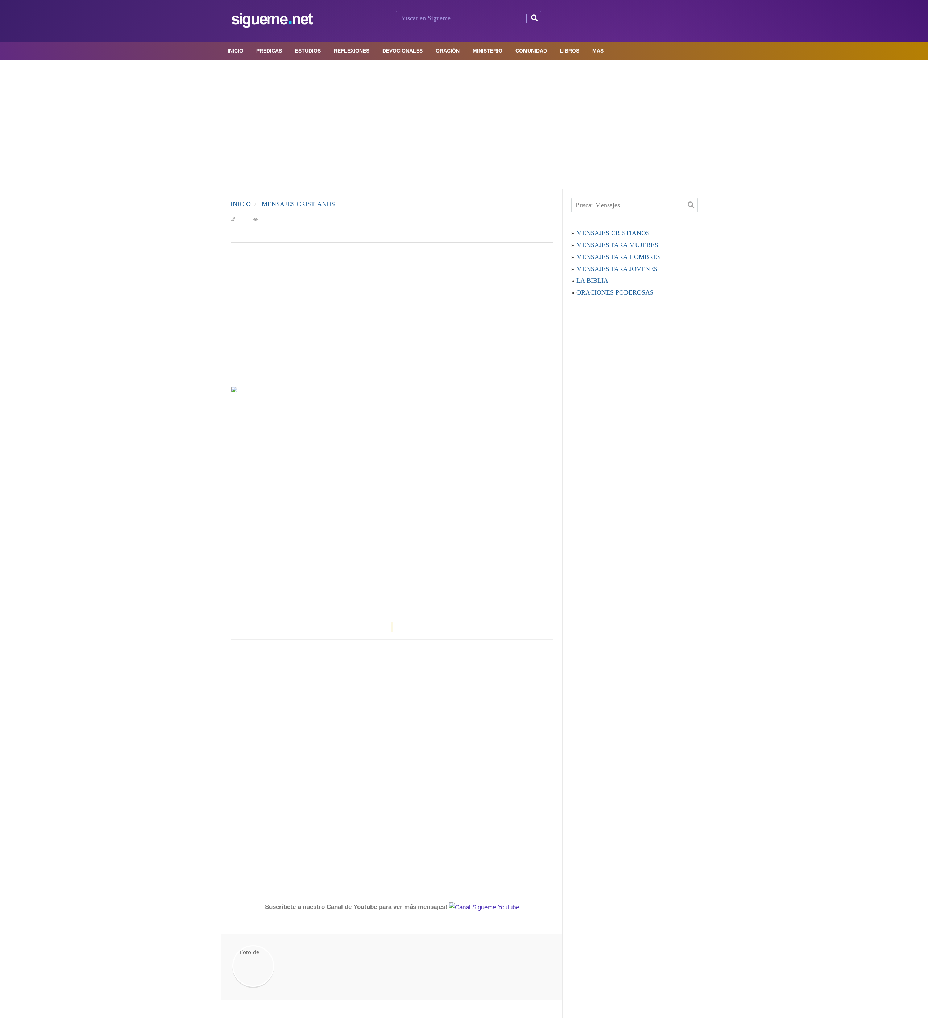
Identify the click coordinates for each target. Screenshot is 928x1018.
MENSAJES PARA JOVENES (617, 269)
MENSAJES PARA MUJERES (617, 245)
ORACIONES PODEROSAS (615, 292)
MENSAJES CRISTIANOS (298, 204)
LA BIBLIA (592, 280)
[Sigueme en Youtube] (484, 906)
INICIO (241, 204)
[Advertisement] (464, 122)
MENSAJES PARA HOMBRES (618, 257)
